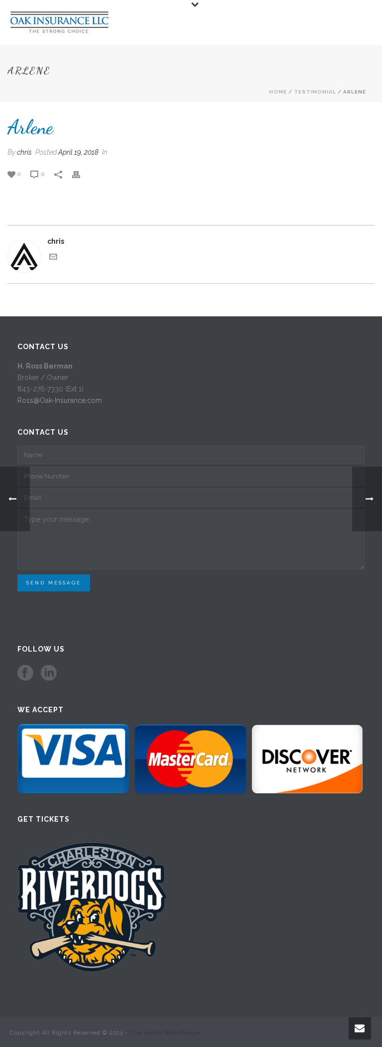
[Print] (81, 174)
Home (278, 92)
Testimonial (315, 92)
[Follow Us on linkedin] (49, 673)
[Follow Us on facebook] (25, 673)
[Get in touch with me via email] (53, 258)
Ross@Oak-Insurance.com (59, 400)
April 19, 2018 (78, 152)
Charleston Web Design (165, 1033)
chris (24, 152)
